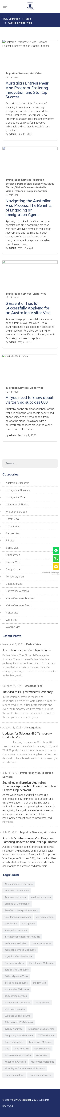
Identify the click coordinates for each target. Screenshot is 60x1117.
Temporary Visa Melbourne (19, 1035)
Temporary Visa (15, 576)
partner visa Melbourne (17, 969)
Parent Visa (12, 518)
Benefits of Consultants (17, 903)
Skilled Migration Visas (16, 976)
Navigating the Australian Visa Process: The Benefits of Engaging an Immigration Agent (29, 207)
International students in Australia (22, 936)
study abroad (42, 1002)
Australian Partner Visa (17, 890)
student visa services (16, 996)
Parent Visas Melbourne (41, 963)
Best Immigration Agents (18, 917)
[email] (56, 566)
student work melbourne (17, 1002)
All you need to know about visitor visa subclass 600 (29, 400)
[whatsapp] (56, 550)
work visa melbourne (40, 1075)
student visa (39, 982)
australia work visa (41, 897)
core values (11, 923)
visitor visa (41, 1055)
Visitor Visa (41, 191)
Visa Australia (22, 1048)
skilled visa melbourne (16, 982)
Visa (7, 1048)
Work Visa (36, 73)
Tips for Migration (14, 1042)
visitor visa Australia (15, 1061)
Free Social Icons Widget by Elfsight (50, 573)
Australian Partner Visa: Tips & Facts (26, 650)
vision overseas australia (18, 1055)
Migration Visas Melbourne (18, 956)
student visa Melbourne (17, 989)
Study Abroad (13, 569)
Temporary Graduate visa (41, 1029)
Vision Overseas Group (19, 191)
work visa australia (14, 1075)
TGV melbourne (46, 1035)
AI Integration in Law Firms (19, 884)
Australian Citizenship (17, 482)
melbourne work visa (15, 943)
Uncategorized (14, 583)
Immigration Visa (15, 497)
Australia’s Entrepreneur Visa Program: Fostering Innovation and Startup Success (27, 90)
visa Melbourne (42, 1048)
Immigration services (16, 930)
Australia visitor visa (15, 897)
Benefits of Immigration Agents (21, 910)
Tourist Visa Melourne (40, 1042)
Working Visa (13, 627)
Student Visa (13, 554)
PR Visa (10, 540)
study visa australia (15, 1009)
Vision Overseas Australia (30, 187)
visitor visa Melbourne (42, 1061)
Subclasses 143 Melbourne (19, 1022)
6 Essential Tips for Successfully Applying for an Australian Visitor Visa (28, 308)
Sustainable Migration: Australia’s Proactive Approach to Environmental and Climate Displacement (29, 786)
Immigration (28, 923)
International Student (17, 504)
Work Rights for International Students (25, 1068)
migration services (41, 943)
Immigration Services (19, 180)
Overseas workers (14, 963)
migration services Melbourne (20, 949)
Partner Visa (24, 183)
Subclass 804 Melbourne (17, 1015)
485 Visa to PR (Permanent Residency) (27, 692)
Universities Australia (17, 591)
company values (44, 917)
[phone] (56, 558)
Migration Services (17, 73)
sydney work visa (14, 1029)
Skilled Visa (39, 183)
